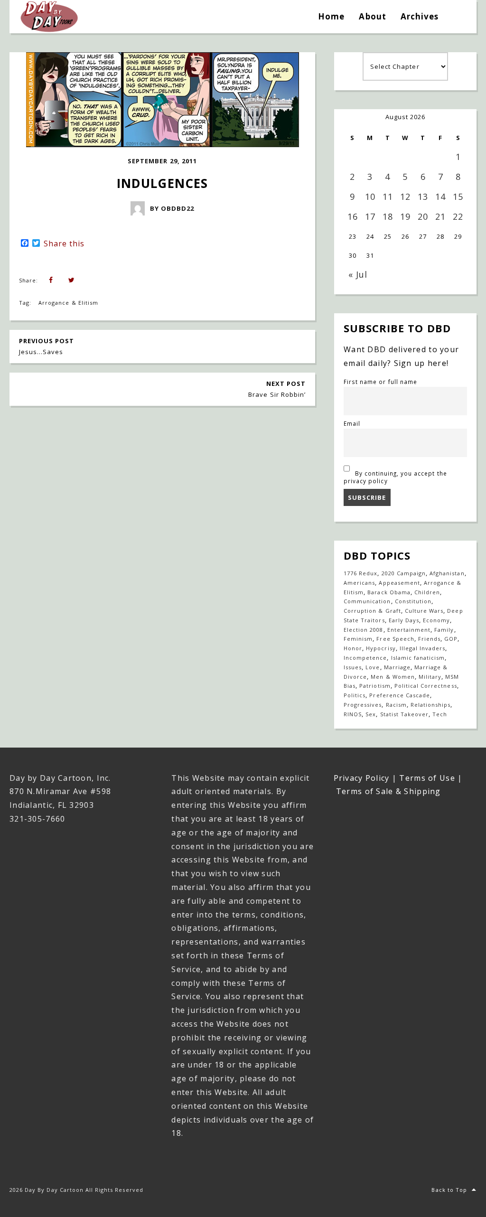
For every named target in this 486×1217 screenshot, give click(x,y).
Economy (436, 620)
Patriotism (374, 685)
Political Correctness (425, 685)
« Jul (357, 274)
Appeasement (399, 582)
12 (405, 196)
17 (370, 216)
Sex (370, 714)
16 (352, 216)
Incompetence (365, 657)
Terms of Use (427, 778)
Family (444, 629)
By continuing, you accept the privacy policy (395, 477)
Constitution (413, 601)
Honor (353, 648)
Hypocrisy (380, 648)
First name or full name (380, 381)
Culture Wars (424, 610)
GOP (451, 638)
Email (352, 423)
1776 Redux (360, 573)
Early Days (404, 620)
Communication (367, 601)
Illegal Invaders (423, 648)
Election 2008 (363, 629)
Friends (429, 638)
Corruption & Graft (372, 610)
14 (440, 196)
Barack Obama (388, 592)
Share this (64, 243)
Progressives (363, 704)
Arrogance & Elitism (68, 302)
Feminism (358, 638)
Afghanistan (447, 573)
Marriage (397, 667)
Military (430, 676)
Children (427, 592)
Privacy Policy (362, 778)
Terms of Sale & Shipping (388, 791)
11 (388, 196)
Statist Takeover (404, 714)
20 (423, 216)
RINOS (353, 714)
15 (458, 196)
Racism (396, 704)
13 (423, 196)
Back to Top (449, 1189)
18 (388, 216)
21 (440, 216)
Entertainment (409, 629)
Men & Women (392, 676)
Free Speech (395, 638)
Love (372, 667)
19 (405, 216)
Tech (439, 714)
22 (458, 216)
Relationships (431, 704)
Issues (353, 667)
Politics (354, 695)
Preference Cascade (399, 695)
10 (370, 196)
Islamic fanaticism (418, 657)
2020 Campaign (404, 573)
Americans (359, 582)
